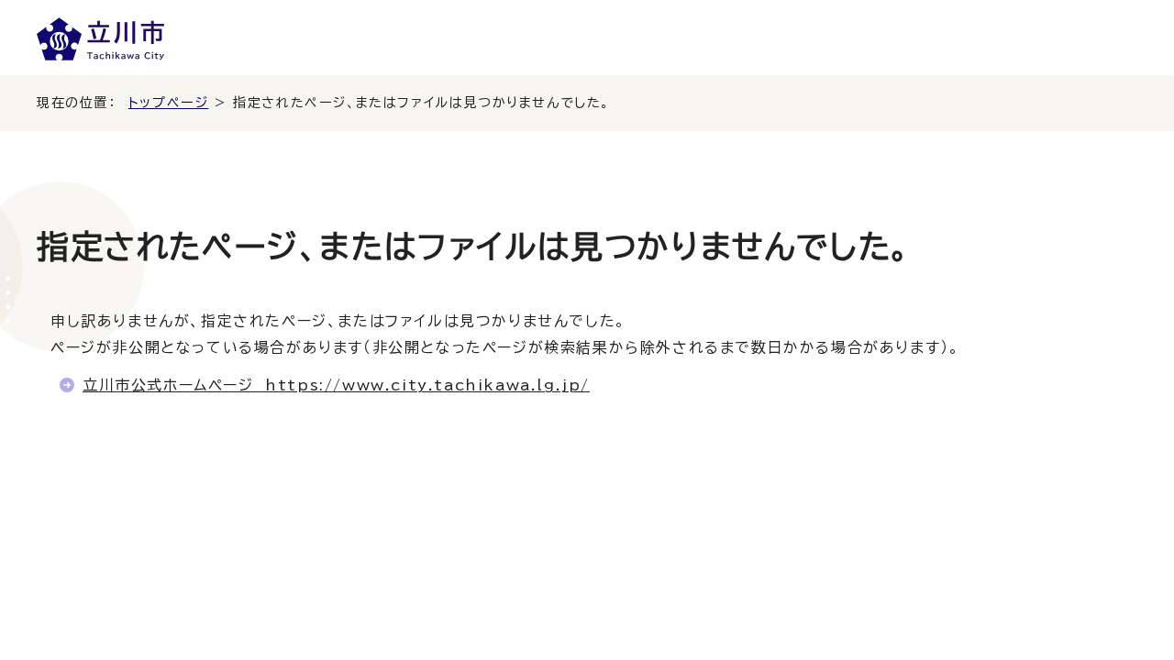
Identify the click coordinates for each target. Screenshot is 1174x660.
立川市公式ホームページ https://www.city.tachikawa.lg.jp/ (336, 385)
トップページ (168, 102)
